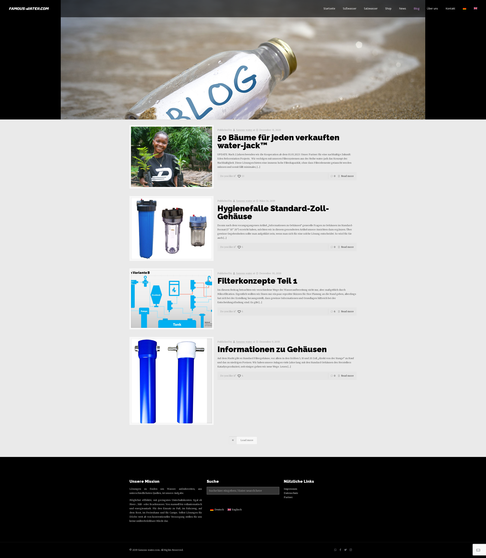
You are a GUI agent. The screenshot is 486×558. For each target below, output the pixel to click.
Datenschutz (291, 493)
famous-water (244, 130)
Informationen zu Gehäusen (272, 349)
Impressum (290, 488)
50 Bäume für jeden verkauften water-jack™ (278, 141)
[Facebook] (340, 550)
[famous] (29, 8)
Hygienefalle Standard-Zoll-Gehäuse (273, 212)
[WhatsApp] (335, 550)
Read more (347, 176)
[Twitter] (346, 550)
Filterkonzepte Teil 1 (257, 281)
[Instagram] (351, 550)
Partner (288, 497)
